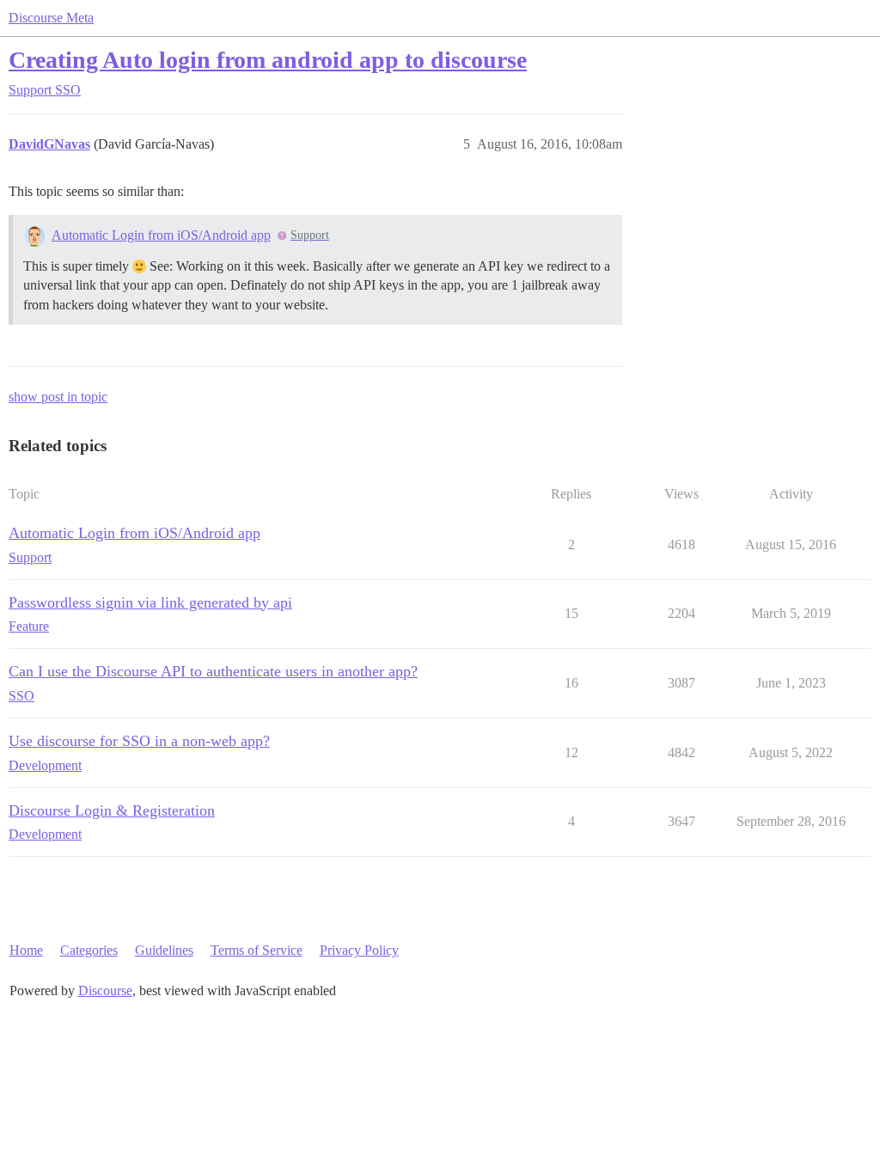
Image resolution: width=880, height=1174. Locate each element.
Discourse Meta (51, 17)
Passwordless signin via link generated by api (150, 602)
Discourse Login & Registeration (112, 810)
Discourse (105, 990)
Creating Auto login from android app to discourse (268, 59)
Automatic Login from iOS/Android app (161, 235)
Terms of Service (256, 950)
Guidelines (164, 950)
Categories (89, 950)
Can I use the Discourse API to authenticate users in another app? (213, 671)
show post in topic (58, 396)
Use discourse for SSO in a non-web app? (139, 740)
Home (26, 950)
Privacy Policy (359, 950)
